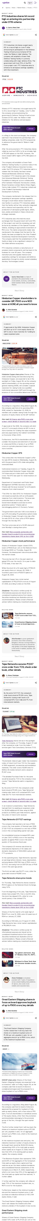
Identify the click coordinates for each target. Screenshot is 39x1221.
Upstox (8, 7)
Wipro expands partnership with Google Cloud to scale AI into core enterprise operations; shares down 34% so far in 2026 (18, 534)
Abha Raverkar (12, 309)
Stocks (29, 7)
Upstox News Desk (14, 27)
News (13, 7)
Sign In (30, 2)
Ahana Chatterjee (13, 675)
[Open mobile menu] (35, 2)
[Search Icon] (25, 3)
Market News (21, 7)
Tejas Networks (7, 741)
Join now (30, 128)
